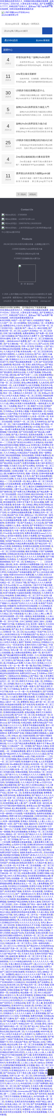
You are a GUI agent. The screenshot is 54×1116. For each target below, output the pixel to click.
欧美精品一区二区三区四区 (41, 832)
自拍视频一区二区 (19, 878)
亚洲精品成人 (26, 1096)
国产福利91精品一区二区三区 (13, 1026)
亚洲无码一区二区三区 (34, 935)
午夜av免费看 (17, 790)
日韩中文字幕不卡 (24, 502)
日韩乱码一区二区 (24, 1081)
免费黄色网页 (35, 878)
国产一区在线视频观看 (13, 826)
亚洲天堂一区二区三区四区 (32, 689)
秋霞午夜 (13, 928)
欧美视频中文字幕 (29, 761)
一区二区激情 (34, 948)
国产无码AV (5, 808)
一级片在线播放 (10, 499)
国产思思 (11, 837)
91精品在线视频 (36, 777)
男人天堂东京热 (24, 920)
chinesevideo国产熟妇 (27, 1091)
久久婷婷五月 (32, 1018)
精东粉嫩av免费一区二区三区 (38, 460)
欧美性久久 (10, 995)
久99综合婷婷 (15, 699)
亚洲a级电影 (8, 668)
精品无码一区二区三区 (26, 1008)
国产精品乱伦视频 (36, 694)
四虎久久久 (14, 528)
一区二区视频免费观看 (15, 751)
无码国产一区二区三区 (23, 421)
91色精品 (11, 559)
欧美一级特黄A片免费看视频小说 (28, 564)
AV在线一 (4, 665)
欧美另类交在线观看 (12, 1112)
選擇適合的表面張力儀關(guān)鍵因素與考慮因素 (33, 173)
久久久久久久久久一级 (43, 961)
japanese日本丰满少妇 (25, 377)
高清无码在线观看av (38, 398)
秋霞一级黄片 (24, 647)
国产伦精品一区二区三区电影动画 (33, 870)
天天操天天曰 (27, 953)
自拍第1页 (29, 1005)
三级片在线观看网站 (20, 424)
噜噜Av (6, 598)
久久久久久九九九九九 (29, 922)
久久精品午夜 (41, 863)
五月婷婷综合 (41, 421)
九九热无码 (44, 383)
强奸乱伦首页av (14, 1107)
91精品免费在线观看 (24, 543)
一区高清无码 (17, 645)
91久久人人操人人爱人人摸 (15, 398)
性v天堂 (24, 777)
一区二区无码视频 (8, 759)
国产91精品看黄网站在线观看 (24, 951)
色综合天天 (10, 556)
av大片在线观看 (23, 847)
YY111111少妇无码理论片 (11, 1000)
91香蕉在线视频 (33, 896)
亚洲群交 (9, 1101)
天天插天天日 (15, 466)
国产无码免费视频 (39, 1104)
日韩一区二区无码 (25, 1094)
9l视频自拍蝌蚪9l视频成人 (36, 733)
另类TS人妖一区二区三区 (20, 1075)
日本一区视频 (20, 904)
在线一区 (39, 681)
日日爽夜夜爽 (13, 401)
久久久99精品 (10, 453)
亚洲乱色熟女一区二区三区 (28, 468)
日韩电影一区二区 (28, 850)
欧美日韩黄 (5, 320)
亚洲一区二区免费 (20, 338)
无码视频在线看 (12, 782)
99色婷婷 (9, 595)
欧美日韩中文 (11, 868)
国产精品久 (27, 710)
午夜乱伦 (40, 881)
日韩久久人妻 (37, 847)
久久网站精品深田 (23, 437)
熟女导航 (37, 665)
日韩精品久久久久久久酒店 (34, 754)
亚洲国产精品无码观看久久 (19, 416)
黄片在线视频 (24, 567)
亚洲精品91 (29, 562)
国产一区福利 (21, 717)
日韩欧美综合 (20, 608)
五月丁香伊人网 (23, 1073)
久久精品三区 (6, 614)
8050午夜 (45, 1031)
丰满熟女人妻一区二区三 (16, 486)
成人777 (39, 1011)
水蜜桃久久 (10, 525)
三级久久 (7, 829)
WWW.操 (21, 946)
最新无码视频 (31, 551)
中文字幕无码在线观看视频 (34, 1112)
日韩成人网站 (32, 504)
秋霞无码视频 (28, 463)
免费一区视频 (29, 520)
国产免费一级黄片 (27, 686)
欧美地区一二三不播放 (37, 1029)
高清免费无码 (13, 938)
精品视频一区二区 (28, 992)
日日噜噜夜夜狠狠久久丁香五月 (21, 678)
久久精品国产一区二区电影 (19, 746)
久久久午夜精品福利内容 (20, 961)
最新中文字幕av (44, 743)
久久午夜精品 (13, 689)
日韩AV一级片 (15, 440)
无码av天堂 (44, 1026)
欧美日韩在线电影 (32, 554)
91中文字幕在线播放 (33, 598)
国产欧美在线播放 (23, 408)
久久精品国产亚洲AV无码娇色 (37, 1000)
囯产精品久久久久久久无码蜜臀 (30, 556)
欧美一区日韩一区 (40, 416)
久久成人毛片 (30, 663)
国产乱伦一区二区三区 (15, 447)
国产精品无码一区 (40, 860)
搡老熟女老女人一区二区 (24, 883)
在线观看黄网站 (46, 375)
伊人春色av (39, 1062)
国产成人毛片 (18, 629)
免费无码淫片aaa (27, 673)
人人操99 (19, 354)
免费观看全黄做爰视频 (21, 842)
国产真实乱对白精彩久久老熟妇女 (28, 442)
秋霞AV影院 (28, 1078)
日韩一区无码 (27, 346)
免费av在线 (43, 720)
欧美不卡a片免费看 (32, 977)
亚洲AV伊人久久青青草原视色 (28, 577)
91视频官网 (24, 588)
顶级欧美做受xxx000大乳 (31, 852)
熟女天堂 (45, 427)
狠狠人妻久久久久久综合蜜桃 (16, 388)
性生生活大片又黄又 (12, 1109)
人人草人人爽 (12, 569)
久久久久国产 (11, 1024)
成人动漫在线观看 (27, 735)
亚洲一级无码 (43, 803)
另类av (3, 536)
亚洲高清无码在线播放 (24, 1101)
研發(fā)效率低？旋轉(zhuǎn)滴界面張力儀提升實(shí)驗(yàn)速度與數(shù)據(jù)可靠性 (33, 57)
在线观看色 (14, 992)
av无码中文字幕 (19, 844)
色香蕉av (25, 349)
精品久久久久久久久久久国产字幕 (30, 974)
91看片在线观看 (10, 588)
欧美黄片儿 (30, 1034)
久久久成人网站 (7, 403)
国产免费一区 (42, 333)
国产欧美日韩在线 (11, 611)
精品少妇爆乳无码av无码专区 (30, 759)
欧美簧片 (47, 549)
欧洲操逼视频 (46, 655)
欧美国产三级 (30, 325)
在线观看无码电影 (26, 928)
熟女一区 (7, 393)
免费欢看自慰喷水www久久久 (37, 533)
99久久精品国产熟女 (18, 1042)
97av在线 (7, 533)
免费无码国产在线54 (9, 852)
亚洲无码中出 (17, 1005)
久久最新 (11, 738)
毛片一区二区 (17, 562)
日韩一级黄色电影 (41, 943)
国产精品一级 (36, 676)
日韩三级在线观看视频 (10, 455)
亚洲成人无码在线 (28, 821)
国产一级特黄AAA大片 (25, 894)
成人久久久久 (40, 964)
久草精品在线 (19, 1003)
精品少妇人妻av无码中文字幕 (38, 489)
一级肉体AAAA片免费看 (15, 341)
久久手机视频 (9, 1008)
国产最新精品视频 (29, 819)
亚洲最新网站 (37, 419)
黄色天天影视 (42, 894)
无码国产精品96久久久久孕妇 (18, 541)
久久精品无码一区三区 (37, 959)
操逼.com (46, 440)
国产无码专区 (41, 1094)
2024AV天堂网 (6, 479)
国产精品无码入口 (17, 889)
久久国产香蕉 (11, 414)
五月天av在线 (9, 585)
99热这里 (30, 1021)
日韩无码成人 (17, 598)
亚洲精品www (32, 429)
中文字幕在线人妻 (31, 390)
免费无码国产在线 (16, 733)
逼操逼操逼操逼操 (38, 538)
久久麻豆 (13, 697)
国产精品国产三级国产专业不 (31, 499)
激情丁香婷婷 (25, 642)
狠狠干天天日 (37, 406)
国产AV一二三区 (12, 1057)
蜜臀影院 (25, 702)
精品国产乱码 (42, 639)
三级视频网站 (32, 458)
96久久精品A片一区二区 (42, 969)
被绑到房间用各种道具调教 (23, 912)
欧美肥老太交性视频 (29, 569)
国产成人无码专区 (19, 434)
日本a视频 (35, 424)
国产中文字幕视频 (30, 1088)
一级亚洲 (17, 328)
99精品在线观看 (12, 1037)
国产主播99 (8, 1018)
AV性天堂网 (41, 889)
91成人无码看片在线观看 (14, 590)
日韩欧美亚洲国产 (33, 629)
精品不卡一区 (24, 406)
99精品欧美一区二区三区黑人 (18, 943)
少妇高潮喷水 (44, 357)
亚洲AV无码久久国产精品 (36, 645)
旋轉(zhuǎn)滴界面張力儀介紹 (31, 123)
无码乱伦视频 (44, 930)
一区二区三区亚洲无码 (42, 351)
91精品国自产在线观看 (27, 453)
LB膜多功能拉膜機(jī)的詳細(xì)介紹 (34, 140)
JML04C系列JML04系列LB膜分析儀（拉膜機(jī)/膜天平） (27, 244)
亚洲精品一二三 (18, 458)
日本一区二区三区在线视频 (30, 1044)
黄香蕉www (31, 806)
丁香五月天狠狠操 (11, 1096)
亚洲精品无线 (40, 995)
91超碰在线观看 (23, 593)
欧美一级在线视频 (11, 821)
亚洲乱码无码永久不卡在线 (28, 925)
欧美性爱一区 (19, 481)
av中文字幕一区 (37, 767)
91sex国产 (10, 1081)
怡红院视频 (44, 951)
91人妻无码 (42, 658)
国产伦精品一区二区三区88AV (16, 741)
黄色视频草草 (9, 502)
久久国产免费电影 (40, 1083)
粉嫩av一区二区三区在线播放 (39, 684)
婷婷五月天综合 (26, 681)
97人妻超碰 (36, 741)
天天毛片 (26, 476)
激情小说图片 (39, 907)
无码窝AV (48, 891)
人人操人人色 (27, 1062)
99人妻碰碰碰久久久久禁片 (28, 837)
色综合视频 (39, 502)
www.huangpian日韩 (12, 390)
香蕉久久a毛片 (11, 850)
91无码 (27, 671)
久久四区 (39, 575)
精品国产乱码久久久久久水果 (24, 603)
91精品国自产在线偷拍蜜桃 (19, 572)
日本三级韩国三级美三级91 (32, 621)
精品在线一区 (18, 364)
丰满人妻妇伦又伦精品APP (20, 964)
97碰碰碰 (30, 881)
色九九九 (49, 1050)
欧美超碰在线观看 (13, 704)
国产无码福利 (23, 1086)
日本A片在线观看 (13, 580)
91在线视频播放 (43, 909)
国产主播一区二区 (39, 349)
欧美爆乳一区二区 (44, 611)
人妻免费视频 (43, 883)
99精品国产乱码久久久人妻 (32, 787)
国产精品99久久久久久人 (37, 380)
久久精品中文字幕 (11, 351)
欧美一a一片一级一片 (19, 691)
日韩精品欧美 (43, 471)
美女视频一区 (30, 798)
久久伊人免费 (9, 941)
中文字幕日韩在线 (41, 541)
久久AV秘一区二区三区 (18, 767)
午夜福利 (34, 588)
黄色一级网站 (45, 453)
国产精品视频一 (45, 806)
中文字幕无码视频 (40, 671)
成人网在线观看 (19, 808)
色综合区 (35, 728)
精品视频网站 (23, 899)
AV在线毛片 (30, 972)
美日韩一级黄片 (38, 624)
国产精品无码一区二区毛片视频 (34, 985)
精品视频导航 (10, 785)
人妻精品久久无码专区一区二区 (26, 393)
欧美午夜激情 (9, 593)
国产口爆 (27, 1055)
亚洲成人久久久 (44, 663)
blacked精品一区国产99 (35, 632)
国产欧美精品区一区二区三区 (31, 868)
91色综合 (29, 354)
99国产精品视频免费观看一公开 (23, 362)
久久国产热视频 (33, 372)
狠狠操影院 (38, 408)
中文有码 (26, 966)
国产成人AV (33, 1026)
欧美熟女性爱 (13, 777)
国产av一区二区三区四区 (30, 839)
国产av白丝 (43, 344)
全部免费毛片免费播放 (32, 484)
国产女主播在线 (11, 344)
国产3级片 (27, 320)
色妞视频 (4, 917)
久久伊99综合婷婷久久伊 (16, 811)
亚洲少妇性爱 (42, 933)
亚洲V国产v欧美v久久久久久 (33, 855)
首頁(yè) (25, 24)
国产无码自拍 (9, 1073)
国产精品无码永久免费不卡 (27, 336)
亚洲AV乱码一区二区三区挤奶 (24, 1068)
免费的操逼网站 (23, 795)
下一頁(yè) (22, 194)
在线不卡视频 (38, 1073)
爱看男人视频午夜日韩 (24, 507)
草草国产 (46, 886)
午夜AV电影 (12, 432)
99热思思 (36, 593)
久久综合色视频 (32, 1031)
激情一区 (37, 652)
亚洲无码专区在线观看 (27, 606)
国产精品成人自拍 (37, 1042)
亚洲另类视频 (19, 370)
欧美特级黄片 (36, 691)
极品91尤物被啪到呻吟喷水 (41, 486)
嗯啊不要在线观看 (26, 697)
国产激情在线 (6, 492)
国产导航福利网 (12, 860)
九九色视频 (25, 860)
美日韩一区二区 (14, 793)
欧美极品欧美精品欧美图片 (21, 863)
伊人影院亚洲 (9, 626)
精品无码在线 (37, 494)
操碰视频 (24, 938)
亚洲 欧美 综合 (36, 899)
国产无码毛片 (6, 1003)
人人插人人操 (9, 468)
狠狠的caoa (24, 445)
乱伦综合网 (8, 715)
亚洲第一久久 (33, 655)
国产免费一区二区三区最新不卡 (27, 517)
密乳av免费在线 (24, 427)
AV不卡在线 (41, 928)
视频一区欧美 (32, 473)
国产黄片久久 (11, 774)
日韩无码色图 (39, 1075)
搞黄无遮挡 (32, 590)
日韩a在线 (46, 372)
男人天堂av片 (27, 1037)
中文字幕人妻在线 (8, 375)
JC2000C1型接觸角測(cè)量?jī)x (27, 258)
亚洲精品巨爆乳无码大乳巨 (12, 1052)
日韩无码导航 (41, 816)
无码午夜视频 (25, 780)
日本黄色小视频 (22, 411)
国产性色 (34, 917)
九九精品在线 (30, 826)
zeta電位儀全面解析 (26, 74)
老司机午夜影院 (7, 354)
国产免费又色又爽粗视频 (24, 492)
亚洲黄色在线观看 (31, 546)
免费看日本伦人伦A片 (13, 325)
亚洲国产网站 (24, 367)
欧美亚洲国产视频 (13, 891)
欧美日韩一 (42, 377)
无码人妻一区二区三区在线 (22, 650)
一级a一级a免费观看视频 (40, 811)
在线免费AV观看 (28, 873)
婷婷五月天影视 (14, 1088)
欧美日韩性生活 (12, 634)
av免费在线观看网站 (32, 440)
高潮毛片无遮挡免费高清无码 (39, 370)
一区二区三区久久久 (28, 344)
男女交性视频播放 (19, 832)
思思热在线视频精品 (12, 710)
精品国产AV (12, 515)
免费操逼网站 (28, 333)
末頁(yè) (32, 194)
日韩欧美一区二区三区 (13, 632)
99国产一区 (16, 320)
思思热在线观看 (36, 434)
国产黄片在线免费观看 (42, 476)
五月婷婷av (8, 411)
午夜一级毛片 (20, 530)
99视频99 (11, 606)
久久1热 (3, 964)
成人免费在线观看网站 (21, 652)
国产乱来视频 (13, 510)
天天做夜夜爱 (13, 720)
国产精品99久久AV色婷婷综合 (39, 946)
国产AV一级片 (40, 354)
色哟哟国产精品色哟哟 (38, 479)
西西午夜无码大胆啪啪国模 (21, 816)
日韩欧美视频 (26, 528)
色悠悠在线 (16, 707)
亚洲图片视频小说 (45, 873)
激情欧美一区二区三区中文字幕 (32, 956)
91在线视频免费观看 (12, 520)
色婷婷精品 (17, 546)
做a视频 (24, 510)
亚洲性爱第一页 (12, 523)
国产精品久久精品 (41, 746)
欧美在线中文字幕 (8, 1091)
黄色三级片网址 (44, 850)
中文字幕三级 (22, 738)
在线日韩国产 (9, 1011)
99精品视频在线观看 (14, 460)
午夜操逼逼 (18, 614)
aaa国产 (25, 331)
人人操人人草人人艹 (25, 639)
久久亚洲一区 (9, 865)
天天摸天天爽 (37, 1086)
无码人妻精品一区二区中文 (35, 699)
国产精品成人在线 (37, 510)
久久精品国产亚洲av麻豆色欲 (30, 559)
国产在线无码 (28, 704)
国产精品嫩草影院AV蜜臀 (14, 655)
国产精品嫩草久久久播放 (14, 1021)
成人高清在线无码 (28, 357)
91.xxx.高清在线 (24, 585)
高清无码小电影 (7, 377)
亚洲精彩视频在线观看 (13, 712)
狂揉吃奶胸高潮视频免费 (14, 1065)
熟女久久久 (20, 684)
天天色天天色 (23, 538)
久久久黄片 (17, 1047)
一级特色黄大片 (44, 403)
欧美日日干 (42, 678)
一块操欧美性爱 (46, 915)
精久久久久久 (13, 1083)
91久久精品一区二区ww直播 (35, 580)
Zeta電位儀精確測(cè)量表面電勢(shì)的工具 (33, 157)
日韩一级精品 (25, 616)
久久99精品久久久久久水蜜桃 (31, 774)
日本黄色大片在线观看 (18, 886)
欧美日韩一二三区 (44, 756)
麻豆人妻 (18, 803)
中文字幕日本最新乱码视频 (28, 668)
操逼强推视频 (39, 616)
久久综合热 (39, 523)
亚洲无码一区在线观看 (32, 891)
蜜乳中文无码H (33, 751)
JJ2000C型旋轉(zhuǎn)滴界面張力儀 (27, 249)
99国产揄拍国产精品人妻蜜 (34, 829)
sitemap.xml (45, 301)
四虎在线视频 (6, 489)
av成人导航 (30, 756)
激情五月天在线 (10, 998)
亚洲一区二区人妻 (34, 1003)
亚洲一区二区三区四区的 (27, 626)
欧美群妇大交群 (35, 530)
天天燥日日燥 (23, 497)
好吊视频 (30, 1065)
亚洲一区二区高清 (15, 798)
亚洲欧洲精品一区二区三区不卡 (29, 595)
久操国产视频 (15, 476)
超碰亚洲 (13, 956)
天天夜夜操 (38, 1081)
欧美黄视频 (8, 803)
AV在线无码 (18, 533)
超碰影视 (7, 364)
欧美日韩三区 (13, 985)
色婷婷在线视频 (44, 813)
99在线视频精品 (27, 611)
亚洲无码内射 (25, 857)
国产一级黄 (20, 1018)
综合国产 (17, 463)
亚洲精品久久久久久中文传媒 (22, 359)
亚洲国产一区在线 (19, 619)
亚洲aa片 (46, 393)
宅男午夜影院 (43, 359)
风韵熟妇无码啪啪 (11, 855)
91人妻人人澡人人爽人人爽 (36, 614)
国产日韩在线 (14, 723)
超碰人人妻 (5, 790)
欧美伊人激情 (35, 902)
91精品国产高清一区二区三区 (13, 948)
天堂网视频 (24, 1016)
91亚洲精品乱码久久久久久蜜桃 (23, 1070)
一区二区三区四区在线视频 (12, 551)
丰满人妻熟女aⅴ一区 (28, 515)
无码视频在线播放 (28, 930)
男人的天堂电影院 (24, 995)
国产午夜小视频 (21, 824)
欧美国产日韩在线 (28, 720)
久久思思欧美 (19, 748)
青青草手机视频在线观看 (33, 725)
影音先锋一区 (19, 504)
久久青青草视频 (39, 1013)
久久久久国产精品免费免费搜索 (21, 743)
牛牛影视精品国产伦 (29, 634)
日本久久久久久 (7, 894)
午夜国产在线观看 (13, 979)
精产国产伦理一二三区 (27, 375)
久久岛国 (7, 1047)
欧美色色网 (26, 351)
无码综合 (36, 642)
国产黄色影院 (6, 372)
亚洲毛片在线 (35, 886)
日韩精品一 (40, 346)
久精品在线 (8, 507)
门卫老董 (16, 829)
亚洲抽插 (21, 881)
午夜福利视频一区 (38, 411)
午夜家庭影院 (29, 813)
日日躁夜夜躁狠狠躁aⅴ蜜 (39, 876)
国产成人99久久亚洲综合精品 (31, 785)
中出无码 (15, 930)
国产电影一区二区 (28, 990)
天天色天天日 (20, 479)
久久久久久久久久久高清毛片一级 (24, 1099)
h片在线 (36, 427)
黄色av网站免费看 (29, 383)
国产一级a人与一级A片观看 (34, 328)
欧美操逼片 (8, 530)
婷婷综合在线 (19, 372)
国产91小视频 (41, 1039)
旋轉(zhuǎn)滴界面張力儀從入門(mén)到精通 (32, 107)
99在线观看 (31, 982)
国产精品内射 (37, 497)
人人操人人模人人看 (15, 380)
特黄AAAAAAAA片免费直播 (21, 575)
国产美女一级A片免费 (37, 904)
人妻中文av (18, 489)
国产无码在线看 (26, 432)
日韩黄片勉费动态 (43, 455)
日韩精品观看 (37, 567)
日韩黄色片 (8, 1013)
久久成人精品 (43, 912)
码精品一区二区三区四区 (31, 395)
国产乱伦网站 (28, 466)
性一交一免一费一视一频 (21, 665)
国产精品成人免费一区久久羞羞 (27, 660)
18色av (14, 735)
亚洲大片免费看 (30, 536)
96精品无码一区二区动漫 (30, 1024)
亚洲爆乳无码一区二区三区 (17, 728)
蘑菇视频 (4, 528)
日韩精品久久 (47, 642)
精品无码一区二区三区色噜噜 (31, 998)
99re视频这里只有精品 (20, 764)
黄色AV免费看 (23, 637)
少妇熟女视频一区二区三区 (23, 471)
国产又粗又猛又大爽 (9, 686)
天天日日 (34, 938)
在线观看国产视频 (41, 320)
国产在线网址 (43, 982)
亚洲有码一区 (13, 357)
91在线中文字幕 (7, 847)
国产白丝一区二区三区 (24, 715)
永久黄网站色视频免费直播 (19, 512)
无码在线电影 (27, 455)
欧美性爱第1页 (13, 1062)
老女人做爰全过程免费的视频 (38, 790)
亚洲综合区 (23, 917)
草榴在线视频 (21, 772)
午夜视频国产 (9, 730)
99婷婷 (12, 899)
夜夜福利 (13, 909)
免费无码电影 (37, 1016)
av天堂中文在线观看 (9, 658)
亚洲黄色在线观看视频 (32, 793)
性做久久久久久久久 (12, 725)
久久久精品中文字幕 (29, 782)
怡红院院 (35, 367)
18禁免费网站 (17, 756)
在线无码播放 (37, 966)
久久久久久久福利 (22, 1013)
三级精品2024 (13, 676)
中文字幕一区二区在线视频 (28, 865)
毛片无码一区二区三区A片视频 (17, 1050)
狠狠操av (25, 676)
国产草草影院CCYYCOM (41, 525)
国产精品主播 (9, 639)
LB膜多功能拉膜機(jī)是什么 (30, 90)
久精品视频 (20, 1060)
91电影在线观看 (18, 1029)
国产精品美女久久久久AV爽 (17, 419)
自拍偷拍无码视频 (15, 671)
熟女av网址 (43, 798)
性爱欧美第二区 (40, 920)
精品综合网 (12, 1044)
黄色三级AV (47, 1024)
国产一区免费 (30, 803)
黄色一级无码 (22, 525)
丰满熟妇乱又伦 (22, 624)
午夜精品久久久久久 (29, 401)
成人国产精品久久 (19, 800)
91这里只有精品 (37, 941)
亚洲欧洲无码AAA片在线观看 (40, 844)
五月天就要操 (19, 896)
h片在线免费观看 (12, 484)
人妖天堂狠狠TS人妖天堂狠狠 (26, 385)
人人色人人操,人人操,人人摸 (38, 1052)
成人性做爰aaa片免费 (13, 663)
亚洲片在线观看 (33, 748)
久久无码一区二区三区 (31, 601)
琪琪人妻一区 (38, 1050)
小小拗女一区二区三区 (37, 808)
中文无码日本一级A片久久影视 (32, 414)
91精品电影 (26, 723)
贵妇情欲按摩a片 (30, 979)
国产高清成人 (26, 523)
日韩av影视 (29, 1039)
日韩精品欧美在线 (15, 554)
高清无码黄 (29, 933)
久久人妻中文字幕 (26, 909)
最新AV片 (33, 824)
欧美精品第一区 (43, 715)
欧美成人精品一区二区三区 (17, 1104)
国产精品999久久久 (12, 754)
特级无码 (30, 889)
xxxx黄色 (47, 601)
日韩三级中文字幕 (17, 987)
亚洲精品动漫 (36, 738)
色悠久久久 (41, 650)
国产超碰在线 (39, 780)
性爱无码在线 (9, 795)
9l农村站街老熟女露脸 (17, 694)
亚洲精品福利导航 (37, 619)
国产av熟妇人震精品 (32, 1107)
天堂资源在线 (46, 401)
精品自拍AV (44, 979)
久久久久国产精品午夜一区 (38, 447)
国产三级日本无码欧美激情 (12, 972)
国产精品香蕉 (6, 463)
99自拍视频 (24, 969)
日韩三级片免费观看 (12, 333)
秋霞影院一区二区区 (31, 1109)
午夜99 (48, 787)
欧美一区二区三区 (34, 549)
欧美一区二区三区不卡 (25, 769)
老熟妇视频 (29, 712)
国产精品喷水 (35, 800)
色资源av (30, 1060)
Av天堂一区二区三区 (31, 707)
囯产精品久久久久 (33, 834)
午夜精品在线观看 (27, 658)
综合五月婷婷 (24, 494)
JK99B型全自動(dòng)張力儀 (27, 254)
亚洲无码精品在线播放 (21, 907)
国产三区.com (9, 538)
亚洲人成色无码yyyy (35, 364)
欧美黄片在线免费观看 (25, 403)
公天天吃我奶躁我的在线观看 (29, 730)
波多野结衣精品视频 (25, 1011)
